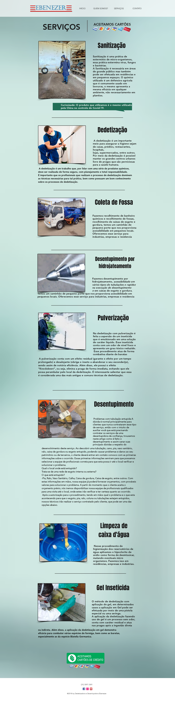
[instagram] (87, 689)
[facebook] (84, 689)
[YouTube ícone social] (91, 689)
